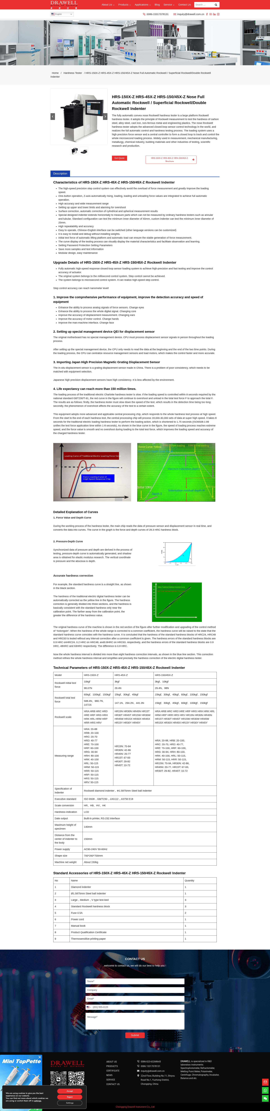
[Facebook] (207, 14)
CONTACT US (113, 1084)
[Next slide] (105, 116)
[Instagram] (218, 14)
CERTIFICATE (112, 1070)
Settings (70, 1103)
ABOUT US (111, 1061)
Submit (135, 1035)
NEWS (109, 1075)
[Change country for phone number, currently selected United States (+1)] (89, 1007)
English (58, 14)
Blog (157, 4)
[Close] (39, 1057)
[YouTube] (210, 14)
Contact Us (184, 4)
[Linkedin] (214, 14)
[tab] (60, 174)
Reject (70, 1097)
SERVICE (110, 1079)
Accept (70, 1091)
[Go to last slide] (52, 116)
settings (37, 1101)
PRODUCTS (112, 1066)
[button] (74, 151)
